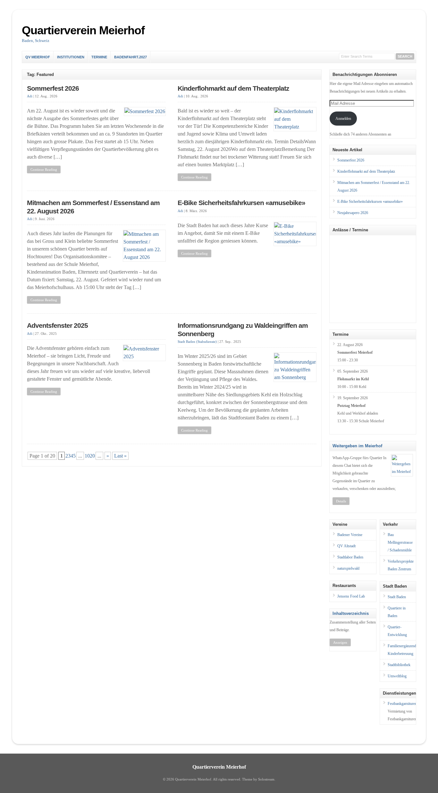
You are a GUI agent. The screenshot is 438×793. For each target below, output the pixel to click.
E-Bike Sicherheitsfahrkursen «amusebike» (241, 203)
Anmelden (343, 118)
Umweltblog (397, 676)
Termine (99, 57)
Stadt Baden (397, 597)
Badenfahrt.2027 (130, 57)
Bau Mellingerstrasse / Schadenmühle (400, 542)
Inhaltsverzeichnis (351, 613)
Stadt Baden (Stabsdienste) (197, 341)
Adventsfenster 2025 (57, 325)
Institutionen (70, 57)
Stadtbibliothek (399, 665)
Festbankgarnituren (402, 703)
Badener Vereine (349, 535)
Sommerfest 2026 (53, 88)
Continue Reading (43, 169)
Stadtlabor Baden (350, 557)
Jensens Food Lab (351, 596)
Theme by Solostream (258, 779)
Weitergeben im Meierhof (357, 445)
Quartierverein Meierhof (83, 30)
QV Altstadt (346, 546)
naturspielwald (348, 568)
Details (341, 501)
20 (92, 455)
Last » (120, 455)
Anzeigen (340, 642)
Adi (29, 96)
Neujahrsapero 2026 (352, 213)
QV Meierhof (37, 57)
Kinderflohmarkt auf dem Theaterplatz (233, 88)
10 (87, 455)
